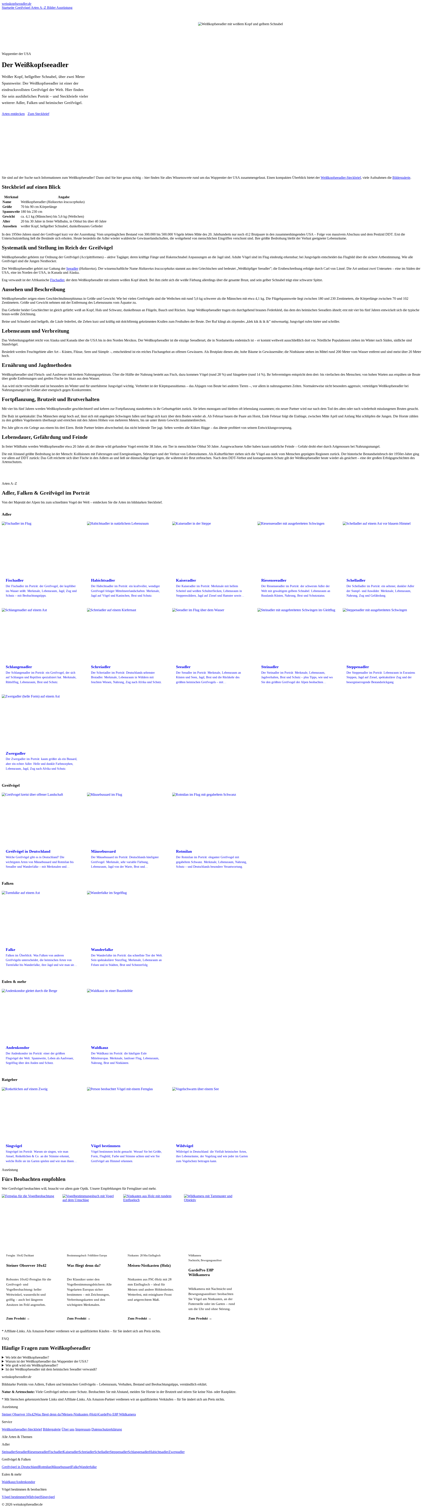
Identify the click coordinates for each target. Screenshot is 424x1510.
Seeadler (72, 268)
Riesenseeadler (38, 1452)
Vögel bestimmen (14, 1497)
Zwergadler (176, 1452)
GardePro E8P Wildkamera (200, 1272)
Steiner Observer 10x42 (26, 1265)
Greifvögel (23, 7)
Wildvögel (33, 1497)
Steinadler (9, 1452)
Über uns (68, 1429)
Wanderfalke (88, 1467)
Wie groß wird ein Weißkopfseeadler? (32, 1365)
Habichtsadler (158, 1452)
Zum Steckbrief (38, 114)
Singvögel (48, 1497)
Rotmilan (45, 1467)
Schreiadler (86, 1452)
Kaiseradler (71, 1452)
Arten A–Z (39, 7)
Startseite (8, 7)
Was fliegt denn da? (84, 1265)
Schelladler (102, 1452)
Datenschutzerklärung (106, 1429)
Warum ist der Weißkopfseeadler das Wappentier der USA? (47, 1361)
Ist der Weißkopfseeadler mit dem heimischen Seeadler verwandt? (51, 1369)
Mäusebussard (61, 1467)
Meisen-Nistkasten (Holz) (149, 1265)
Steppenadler (119, 1452)
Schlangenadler (138, 1452)
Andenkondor (25, 1482)
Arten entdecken (13, 114)
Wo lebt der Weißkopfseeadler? (27, 1357)
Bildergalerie (401, 177)
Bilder (51, 7)
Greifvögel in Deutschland (20, 1467)
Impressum (83, 1429)
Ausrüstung (64, 7)
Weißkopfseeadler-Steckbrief (341, 177)
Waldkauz (9, 1482)
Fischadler (57, 280)
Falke (75, 1467)
